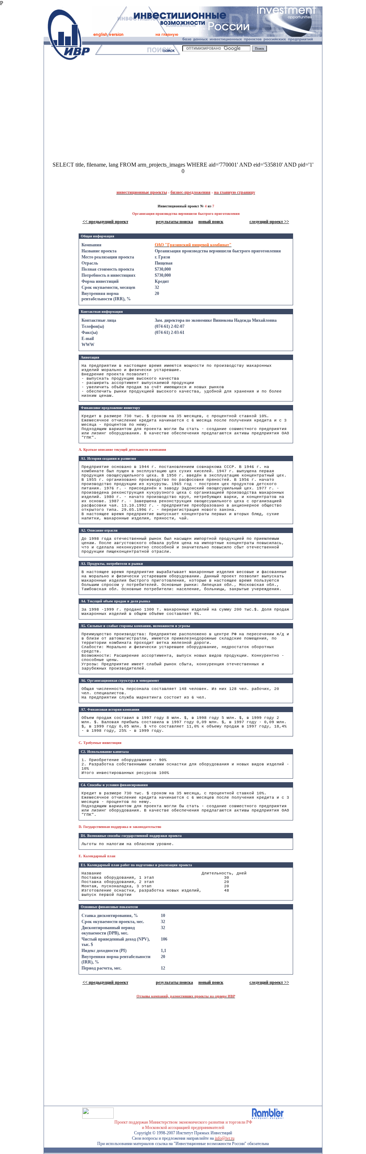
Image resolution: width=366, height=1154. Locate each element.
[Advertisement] (114, 111)
